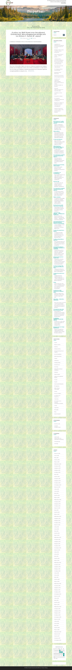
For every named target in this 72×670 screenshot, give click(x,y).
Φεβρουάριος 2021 (57, 562)
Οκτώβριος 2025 (57, 472)
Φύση (55, 411)
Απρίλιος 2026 (57, 459)
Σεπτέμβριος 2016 (57, 640)
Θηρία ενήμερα (57, 374)
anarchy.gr (56, 443)
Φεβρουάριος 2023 (57, 516)
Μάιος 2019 (56, 600)
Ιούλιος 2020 (56, 573)
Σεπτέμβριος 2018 (57, 617)
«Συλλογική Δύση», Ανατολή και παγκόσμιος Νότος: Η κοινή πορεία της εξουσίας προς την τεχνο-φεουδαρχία (58, 61)
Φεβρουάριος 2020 (57, 583)
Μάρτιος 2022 (56, 535)
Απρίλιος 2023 (57, 512)
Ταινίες (55, 405)
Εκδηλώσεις (56, 360)
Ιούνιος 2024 (56, 491)
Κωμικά (55, 381)
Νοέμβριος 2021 (57, 543)
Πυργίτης (34, 38)
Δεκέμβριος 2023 (57, 503)
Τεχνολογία (56, 407)
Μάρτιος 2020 (56, 581)
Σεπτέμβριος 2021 (57, 547)
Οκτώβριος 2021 (57, 545)
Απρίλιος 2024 (57, 495)
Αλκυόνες (56, 346)
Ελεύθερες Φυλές (57, 362)
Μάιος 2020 (56, 577)
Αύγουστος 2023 (57, 507)
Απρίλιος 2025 (57, 476)
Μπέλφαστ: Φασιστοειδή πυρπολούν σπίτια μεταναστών (58, 51)
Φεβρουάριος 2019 (57, 606)
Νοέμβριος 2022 (57, 520)
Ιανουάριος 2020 (57, 585)
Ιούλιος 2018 (56, 621)
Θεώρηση (56, 372)
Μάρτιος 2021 (56, 560)
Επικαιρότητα (57, 364)
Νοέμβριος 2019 (57, 589)
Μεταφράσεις (56, 386)
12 (61, 652)
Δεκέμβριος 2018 (57, 610)
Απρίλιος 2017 (57, 636)
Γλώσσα (55, 358)
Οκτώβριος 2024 (57, 482)
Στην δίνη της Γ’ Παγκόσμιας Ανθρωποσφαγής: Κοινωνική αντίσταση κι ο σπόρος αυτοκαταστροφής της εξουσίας (59, 82)
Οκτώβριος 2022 (57, 522)
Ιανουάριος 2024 (57, 501)
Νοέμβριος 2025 (57, 470)
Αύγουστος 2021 (57, 549)
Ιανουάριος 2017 (57, 638)
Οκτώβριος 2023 (57, 505)
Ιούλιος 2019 (56, 598)
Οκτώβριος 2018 (57, 614)
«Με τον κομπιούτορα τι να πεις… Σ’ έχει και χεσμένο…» (58, 55)
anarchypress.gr (57, 441)
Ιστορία (55, 379)
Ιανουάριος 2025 (57, 478)
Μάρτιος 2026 (56, 461)
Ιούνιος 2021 (56, 554)
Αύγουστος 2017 (57, 633)
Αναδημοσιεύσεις (57, 348)
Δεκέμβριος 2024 (57, 480)
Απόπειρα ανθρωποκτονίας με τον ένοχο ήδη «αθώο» (58, 89)
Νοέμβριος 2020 (57, 568)
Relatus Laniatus (57, 344)
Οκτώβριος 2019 (57, 591)
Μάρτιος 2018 (56, 629)
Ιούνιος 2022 (56, 529)
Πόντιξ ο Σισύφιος (57, 393)
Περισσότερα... (31, 71)
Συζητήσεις (56, 398)
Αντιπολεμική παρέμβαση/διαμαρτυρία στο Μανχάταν (59, 99)
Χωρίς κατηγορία (57, 413)
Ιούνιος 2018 (56, 623)
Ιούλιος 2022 (56, 526)
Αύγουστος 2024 (57, 487)
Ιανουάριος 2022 (57, 539)
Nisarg (46, 667)
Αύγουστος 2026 (57, 453)
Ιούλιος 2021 (56, 552)
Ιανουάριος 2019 (57, 608)
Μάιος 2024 (56, 493)
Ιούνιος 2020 (56, 575)
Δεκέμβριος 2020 (57, 566)
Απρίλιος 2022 (57, 533)
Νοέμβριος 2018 (57, 612)
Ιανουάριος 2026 (57, 466)
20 (63, 653)
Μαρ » (57, 658)
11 (60, 652)
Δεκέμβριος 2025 (57, 468)
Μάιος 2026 (56, 457)
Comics (55, 342)
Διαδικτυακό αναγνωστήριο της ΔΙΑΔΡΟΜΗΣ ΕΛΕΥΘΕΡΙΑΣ (59, 438)
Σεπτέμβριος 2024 (57, 484)
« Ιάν (54, 658)
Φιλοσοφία (56, 409)
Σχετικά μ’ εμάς (57, 423)
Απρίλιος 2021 (57, 558)
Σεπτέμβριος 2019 (57, 594)
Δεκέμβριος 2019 (57, 587)
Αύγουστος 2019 (57, 596)
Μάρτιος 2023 (56, 514)
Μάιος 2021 (56, 556)
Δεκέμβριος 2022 (57, 518)
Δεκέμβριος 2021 (57, 541)
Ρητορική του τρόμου (58, 96)
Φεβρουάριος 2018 (57, 631)
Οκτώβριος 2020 (57, 570)
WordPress (38, 667)
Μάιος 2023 (56, 510)
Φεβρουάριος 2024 (57, 499)
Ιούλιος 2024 (56, 489)
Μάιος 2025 (56, 474)
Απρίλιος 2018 (57, 627)
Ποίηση (55, 391)
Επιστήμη (56, 366)
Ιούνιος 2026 (56, 455)
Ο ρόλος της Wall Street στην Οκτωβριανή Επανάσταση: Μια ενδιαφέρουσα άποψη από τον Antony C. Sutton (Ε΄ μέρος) (28, 34)
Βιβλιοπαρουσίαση (57, 356)
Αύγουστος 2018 (57, 619)
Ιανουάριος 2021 (57, 564)
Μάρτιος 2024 (56, 497)
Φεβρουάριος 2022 (57, 537)
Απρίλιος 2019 (57, 602)
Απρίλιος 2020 (57, 579)
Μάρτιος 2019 (56, 604)
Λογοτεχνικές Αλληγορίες (58, 383)
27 (63, 655)
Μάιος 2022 (56, 531)
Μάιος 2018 (56, 625)
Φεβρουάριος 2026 (57, 463)
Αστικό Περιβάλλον (57, 354)
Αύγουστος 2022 (57, 524)
